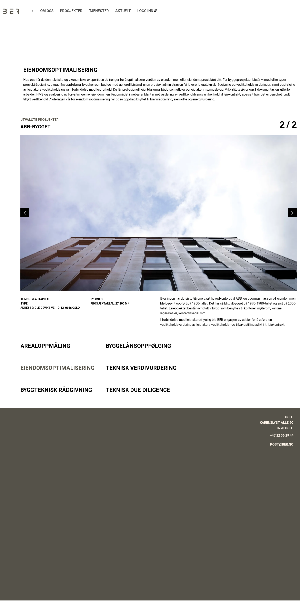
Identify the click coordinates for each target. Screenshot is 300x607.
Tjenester (99, 10)
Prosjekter (71, 10)
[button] (292, 212)
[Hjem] (11, 13)
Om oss (46, 10)
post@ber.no (281, 444)
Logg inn (145, 10)
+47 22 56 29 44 (281, 435)
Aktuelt (123, 10)
